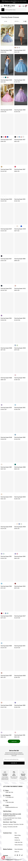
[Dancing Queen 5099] (7, 690)
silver (19, 47)
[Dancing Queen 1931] (7, 243)
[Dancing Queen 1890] (20, 422)
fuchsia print (15, 167)
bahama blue (15, 77)
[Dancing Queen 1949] (20, 94)
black (1, 137)
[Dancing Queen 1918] (7, 541)
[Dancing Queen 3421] (20, 35)
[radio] (24, 21)
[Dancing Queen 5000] (7, 184)
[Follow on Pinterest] (19, 855)
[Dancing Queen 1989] (20, 243)
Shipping (17, 837)
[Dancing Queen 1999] (7, 35)
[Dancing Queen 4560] (20, 452)
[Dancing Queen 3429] (20, 213)
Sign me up (14, 763)
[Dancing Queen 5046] (7, 422)
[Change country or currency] (20, 6)
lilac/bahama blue (1, 47)
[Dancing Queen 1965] (20, 690)
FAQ (16, 833)
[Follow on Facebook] (15, 855)
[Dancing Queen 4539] (20, 511)
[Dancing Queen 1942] (20, 392)
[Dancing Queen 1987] (20, 154)
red (5, 137)
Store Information (19, 849)
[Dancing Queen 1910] (20, 64)
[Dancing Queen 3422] (20, 273)
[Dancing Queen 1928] (20, 571)
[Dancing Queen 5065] (7, 362)
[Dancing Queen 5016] (20, 184)
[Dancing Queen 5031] (7, 213)
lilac (17, 77)
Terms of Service (18, 844)
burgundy (1, 613)
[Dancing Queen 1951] (7, 720)
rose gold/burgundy (15, 583)
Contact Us (17, 840)
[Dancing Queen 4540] (7, 64)
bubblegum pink (15, 494)
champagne (15, 47)
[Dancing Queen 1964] (7, 571)
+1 (23, 136)
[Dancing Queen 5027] (20, 600)
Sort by (16, 21)
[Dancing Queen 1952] (7, 303)
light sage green (21, 524)
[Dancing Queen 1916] (20, 720)
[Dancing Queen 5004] (20, 481)
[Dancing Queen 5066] (7, 332)
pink (1, 107)
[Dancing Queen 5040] (7, 94)
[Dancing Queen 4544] (7, 600)
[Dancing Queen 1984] (20, 303)
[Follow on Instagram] (17, 855)
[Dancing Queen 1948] (20, 541)
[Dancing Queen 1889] (7, 630)
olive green (17, 345)
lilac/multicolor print (1, 405)
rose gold (17, 47)
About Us (17, 851)
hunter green (5, 77)
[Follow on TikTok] (22, 855)
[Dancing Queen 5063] (20, 660)
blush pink (15, 107)
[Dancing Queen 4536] (20, 332)
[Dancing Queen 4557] (7, 660)
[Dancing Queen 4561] (7, 452)
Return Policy (18, 835)
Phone (6, 790)
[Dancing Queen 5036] (7, 511)
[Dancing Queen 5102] (7, 273)
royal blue (7, 137)
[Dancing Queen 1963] (20, 362)
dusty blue (3, 77)
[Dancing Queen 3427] (7, 124)
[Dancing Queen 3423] (7, 481)
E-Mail (7, 805)
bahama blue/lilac (15, 196)
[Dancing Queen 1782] (7, 154)
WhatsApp (8, 795)
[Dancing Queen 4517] (20, 124)
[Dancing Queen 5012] (20, 630)
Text (6, 800)
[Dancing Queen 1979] (7, 392)
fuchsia (17, 315)
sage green (1, 375)
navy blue (1, 256)
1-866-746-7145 (18, 842)
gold (1, 167)
